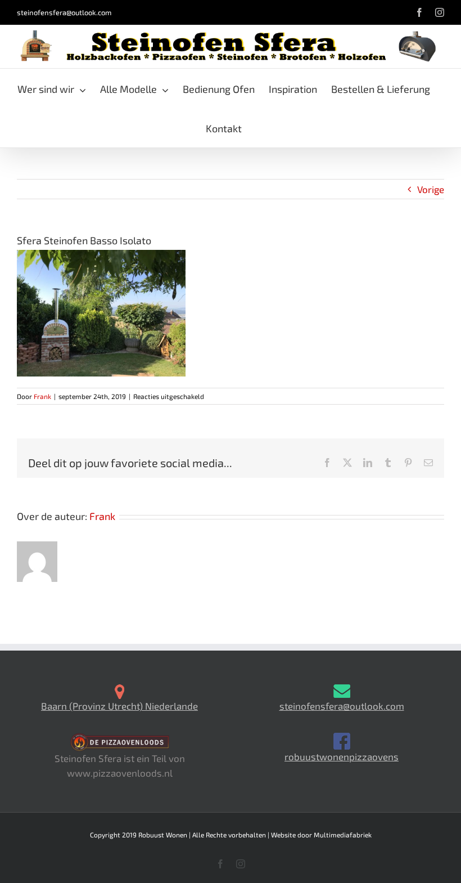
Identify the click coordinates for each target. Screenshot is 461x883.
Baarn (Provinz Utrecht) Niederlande (119, 705)
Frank (42, 396)
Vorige (430, 189)
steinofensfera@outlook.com (64, 12)
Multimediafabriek (343, 835)
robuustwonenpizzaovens (341, 756)
